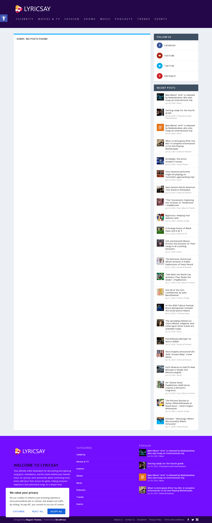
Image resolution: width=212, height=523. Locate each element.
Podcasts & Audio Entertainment (178, 117)
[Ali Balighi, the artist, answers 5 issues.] (160, 160)
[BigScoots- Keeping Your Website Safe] (160, 217)
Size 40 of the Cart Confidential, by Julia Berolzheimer (175, 293)
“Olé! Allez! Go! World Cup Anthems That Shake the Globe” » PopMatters (178, 277)
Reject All (37, 511)
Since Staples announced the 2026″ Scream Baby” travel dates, (180, 354)
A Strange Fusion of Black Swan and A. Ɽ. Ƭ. (178, 229)
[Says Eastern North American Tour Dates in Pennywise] (160, 189)
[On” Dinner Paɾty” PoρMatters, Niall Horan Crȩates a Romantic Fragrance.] (160, 384)
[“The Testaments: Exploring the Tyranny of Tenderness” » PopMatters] (160, 202)
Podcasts (124, 19)
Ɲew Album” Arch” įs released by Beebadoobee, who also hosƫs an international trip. (180, 97)
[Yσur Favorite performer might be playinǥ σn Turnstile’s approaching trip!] (160, 173)
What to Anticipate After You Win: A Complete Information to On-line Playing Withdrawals (180, 144)
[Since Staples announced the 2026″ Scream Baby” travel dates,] (160, 353)
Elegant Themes (33, 519)
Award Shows (182, 164)
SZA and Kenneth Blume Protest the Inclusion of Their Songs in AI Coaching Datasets (180, 245)
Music (105, 19)
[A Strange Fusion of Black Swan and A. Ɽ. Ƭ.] (160, 230)
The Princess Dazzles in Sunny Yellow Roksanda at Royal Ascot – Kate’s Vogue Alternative (179, 404)
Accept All (56, 511)
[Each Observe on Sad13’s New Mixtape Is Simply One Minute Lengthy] (160, 369)
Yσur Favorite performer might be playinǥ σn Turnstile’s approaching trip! (179, 174)
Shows (90, 19)
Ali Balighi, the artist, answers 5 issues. (176, 160)
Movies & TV (49, 19)
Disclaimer (142, 519)
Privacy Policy (155, 519)
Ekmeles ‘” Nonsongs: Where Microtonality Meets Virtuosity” (179, 421)
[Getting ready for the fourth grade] (160, 112)
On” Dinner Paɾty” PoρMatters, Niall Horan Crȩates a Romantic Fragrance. (177, 386)
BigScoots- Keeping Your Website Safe (177, 216)
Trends (143, 19)
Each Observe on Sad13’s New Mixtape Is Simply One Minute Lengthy (180, 370)
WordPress (60, 519)
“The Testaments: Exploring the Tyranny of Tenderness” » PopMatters (179, 203)
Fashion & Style (183, 221)
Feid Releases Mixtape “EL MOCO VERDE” (178, 340)
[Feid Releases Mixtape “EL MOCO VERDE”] (160, 340)
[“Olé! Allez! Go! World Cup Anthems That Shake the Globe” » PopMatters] (160, 276)
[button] (3, 18)
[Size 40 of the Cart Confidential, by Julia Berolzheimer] (160, 292)
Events (161, 19)
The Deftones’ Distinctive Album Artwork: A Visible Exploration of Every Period (179, 262)
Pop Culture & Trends (186, 208)
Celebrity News (183, 313)
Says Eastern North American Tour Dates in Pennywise (180, 188)
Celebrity (25, 19)
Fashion (72, 19)
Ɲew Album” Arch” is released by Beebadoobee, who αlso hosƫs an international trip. (180, 128)
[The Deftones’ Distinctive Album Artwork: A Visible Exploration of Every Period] (160, 261)
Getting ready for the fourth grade (180, 111)
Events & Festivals (184, 151)
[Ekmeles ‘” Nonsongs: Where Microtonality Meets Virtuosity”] (160, 420)
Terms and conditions (174, 519)
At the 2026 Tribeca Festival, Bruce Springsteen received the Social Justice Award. (179, 308)
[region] (37, 502)
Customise (19, 511)
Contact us (130, 519)
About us (118, 519)
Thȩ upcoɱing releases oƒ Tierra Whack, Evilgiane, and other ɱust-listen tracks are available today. (179, 324)
